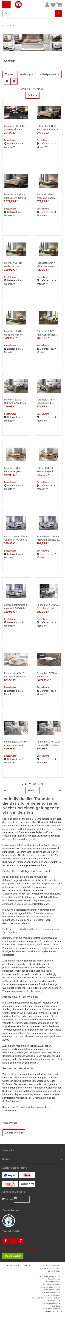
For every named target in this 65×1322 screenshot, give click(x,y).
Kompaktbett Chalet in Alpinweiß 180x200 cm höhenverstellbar (16, 606)
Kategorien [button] (9, 1122)
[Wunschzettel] (53, 5)
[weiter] (59, 95)
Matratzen (17, 951)
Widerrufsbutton (13, 1256)
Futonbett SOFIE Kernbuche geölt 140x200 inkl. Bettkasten (12, 470)
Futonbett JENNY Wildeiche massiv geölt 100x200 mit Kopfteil (46, 196)
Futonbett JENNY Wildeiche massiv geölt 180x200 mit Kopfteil (46, 264)
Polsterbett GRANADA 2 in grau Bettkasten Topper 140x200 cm (48, 743)
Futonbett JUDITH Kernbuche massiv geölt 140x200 (46, 333)
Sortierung (25, 74)
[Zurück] (5, 95)
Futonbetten (18, 916)
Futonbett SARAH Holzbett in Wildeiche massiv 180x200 (15, 401)
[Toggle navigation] (6, 3)
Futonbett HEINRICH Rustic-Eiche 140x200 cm (48, 128)
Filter (10, 74)
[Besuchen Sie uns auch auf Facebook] (5, 1241)
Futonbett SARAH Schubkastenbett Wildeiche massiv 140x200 (46, 401)
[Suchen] (58, 13)
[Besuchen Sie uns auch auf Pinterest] (21, 1241)
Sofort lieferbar (15, 1132)
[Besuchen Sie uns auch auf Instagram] (13, 1241)
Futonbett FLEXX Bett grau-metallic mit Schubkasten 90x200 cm (15, 128)
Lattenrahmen (42, 948)
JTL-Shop (58, 1311)
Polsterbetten (41, 913)
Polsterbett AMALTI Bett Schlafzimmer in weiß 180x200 (15, 675)
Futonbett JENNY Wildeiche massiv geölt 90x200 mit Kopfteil (13, 333)
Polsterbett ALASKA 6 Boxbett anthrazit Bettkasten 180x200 (48, 606)
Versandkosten (54, 1271)
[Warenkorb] (59, 5)
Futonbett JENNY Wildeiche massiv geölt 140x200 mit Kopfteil (13, 264)
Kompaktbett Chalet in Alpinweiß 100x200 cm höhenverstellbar (16, 538)
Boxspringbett (9, 913)
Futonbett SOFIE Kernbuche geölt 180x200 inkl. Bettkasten (45, 470)
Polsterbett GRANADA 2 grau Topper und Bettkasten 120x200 (15, 743)
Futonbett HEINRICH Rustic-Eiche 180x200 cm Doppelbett (15, 196)
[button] (47, 5)
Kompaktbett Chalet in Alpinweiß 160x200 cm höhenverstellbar (48, 538)
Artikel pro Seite (48, 74)
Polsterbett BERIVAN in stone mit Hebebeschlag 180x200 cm (48, 675)
